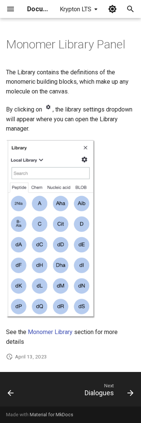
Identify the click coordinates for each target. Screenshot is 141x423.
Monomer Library (50, 332)
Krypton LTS (75, 9)
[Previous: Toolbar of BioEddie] (11, 391)
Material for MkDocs (51, 414)
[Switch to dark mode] (112, 9)
